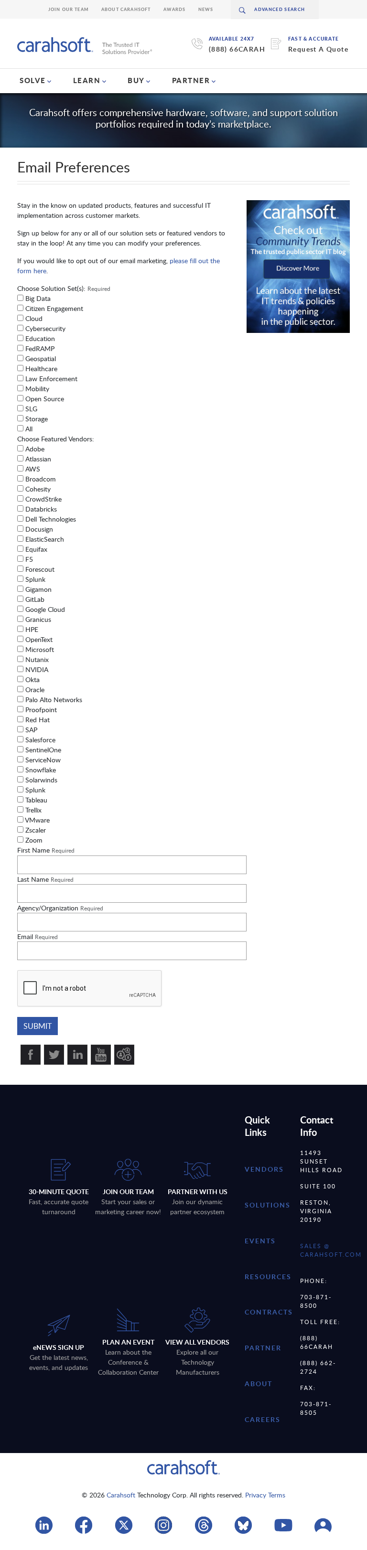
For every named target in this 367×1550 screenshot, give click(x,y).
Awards (174, 9)
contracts (269, 1311)
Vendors (264, 1169)
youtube (101, 1055)
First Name (46, 850)
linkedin (77, 1055)
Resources (268, 1276)
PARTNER (191, 80)
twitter (54, 1055)
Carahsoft (121, 1494)
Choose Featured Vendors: (55, 438)
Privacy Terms (265, 1494)
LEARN (87, 80)
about (258, 1383)
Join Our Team (68, 9)
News (206, 9)
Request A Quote (318, 48)
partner (263, 1347)
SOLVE (33, 80)
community (124, 1055)
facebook (31, 1055)
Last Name (45, 879)
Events (260, 1240)
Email (37, 936)
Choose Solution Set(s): (63, 288)
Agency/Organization (60, 907)
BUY (136, 80)
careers (263, 1419)
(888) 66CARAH (237, 48)
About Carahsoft (126, 9)
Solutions (268, 1204)
